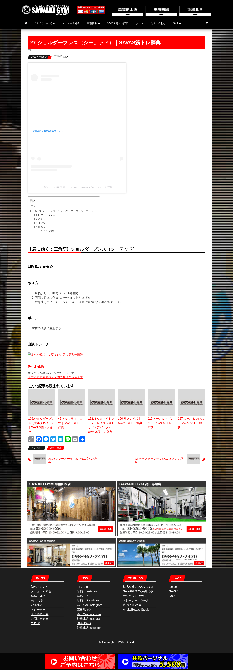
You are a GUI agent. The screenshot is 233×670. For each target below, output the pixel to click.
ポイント (43, 223)
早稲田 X (82, 595)
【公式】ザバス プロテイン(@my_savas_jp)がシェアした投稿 (76, 186)
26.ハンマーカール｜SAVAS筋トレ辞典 (72, 460)
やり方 (41, 219)
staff (67, 56)
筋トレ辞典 (55, 448)
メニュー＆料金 (71, 23)
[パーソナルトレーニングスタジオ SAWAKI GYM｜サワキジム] (26, 23)
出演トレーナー (46, 227)
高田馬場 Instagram (89, 605)
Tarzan (173, 586)
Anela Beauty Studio (136, 609)
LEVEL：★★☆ (46, 215)
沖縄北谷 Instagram (89, 618)
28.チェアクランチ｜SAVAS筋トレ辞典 (159, 460)
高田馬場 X (84, 609)
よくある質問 (39, 614)
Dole (172, 595)
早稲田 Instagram (88, 591)
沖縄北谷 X (84, 623)
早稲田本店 (38, 595)
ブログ (139, 23)
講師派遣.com (132, 605)
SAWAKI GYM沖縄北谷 (138, 591)
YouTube (83, 586)
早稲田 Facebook (88, 600)
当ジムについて (43, 23)
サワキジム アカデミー (138, 595)
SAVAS (174, 591)
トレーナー (38, 609)
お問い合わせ (158, 23)
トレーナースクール (136, 600)
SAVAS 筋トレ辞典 (117, 23)
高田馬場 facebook (89, 614)
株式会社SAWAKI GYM (138, 586)
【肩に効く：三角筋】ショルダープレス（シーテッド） (64, 211)
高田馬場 (37, 600)
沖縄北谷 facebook (89, 627)
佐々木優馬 (48, 231)
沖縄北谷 (37, 605)
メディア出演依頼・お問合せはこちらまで (55, 377)
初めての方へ (39, 586)
